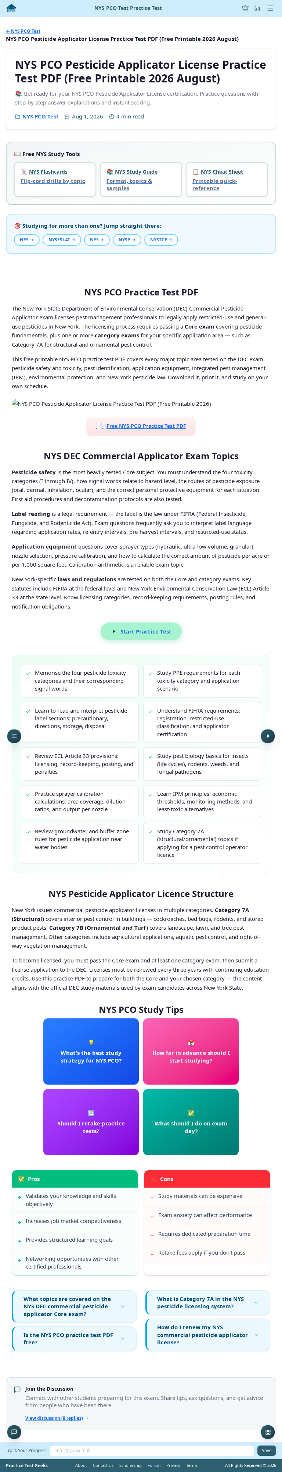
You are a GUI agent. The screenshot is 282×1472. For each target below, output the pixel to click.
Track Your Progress (26, 1450)
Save (267, 1450)
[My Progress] (258, 8)
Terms (192, 1465)
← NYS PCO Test (23, 31)
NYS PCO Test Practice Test (128, 8)
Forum (154, 1465)
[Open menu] (270, 8)
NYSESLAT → (61, 240)
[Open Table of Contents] (14, 736)
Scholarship (130, 1465)
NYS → (27, 240)
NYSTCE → (161, 240)
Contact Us (103, 1465)
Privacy (173, 1465)
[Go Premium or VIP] (245, 8)
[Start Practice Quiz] (268, 736)
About (81, 1465)
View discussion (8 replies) (54, 1418)
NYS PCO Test (40, 116)
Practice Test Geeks (27, 1466)
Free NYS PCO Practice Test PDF (141, 425)
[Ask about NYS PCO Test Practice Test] (14, 1432)
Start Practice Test (145, 631)
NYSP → (127, 240)
